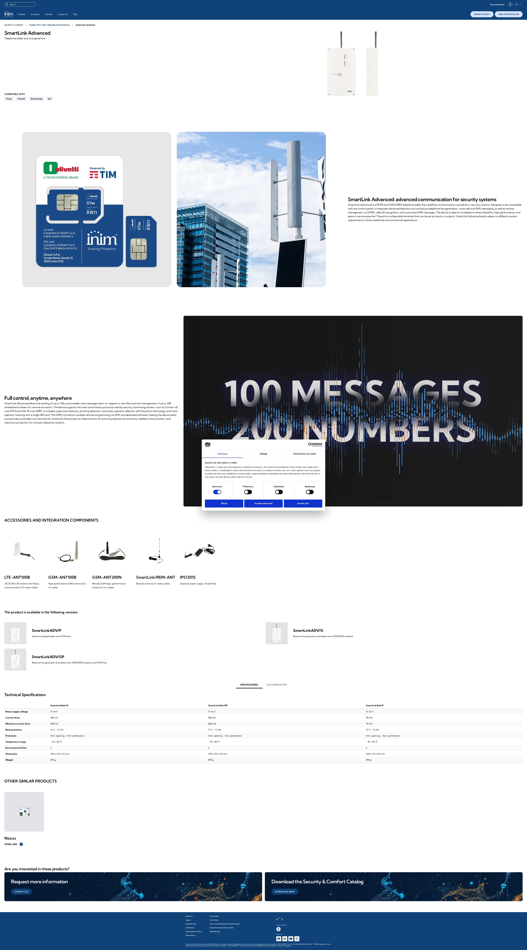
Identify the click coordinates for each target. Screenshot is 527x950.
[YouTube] (290, 938)
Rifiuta (224, 503)
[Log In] (510, 4)
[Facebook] (278, 938)
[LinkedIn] (284, 938)
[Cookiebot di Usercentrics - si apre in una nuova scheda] (310, 445)
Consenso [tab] (222, 454)
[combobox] (20, 4)
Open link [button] (13, 844)
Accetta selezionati (263, 503)
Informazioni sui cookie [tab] (304, 454)
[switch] (248, 492)
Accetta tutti (303, 503)
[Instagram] (296, 938)
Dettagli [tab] (263, 454)
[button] (497, 4)
